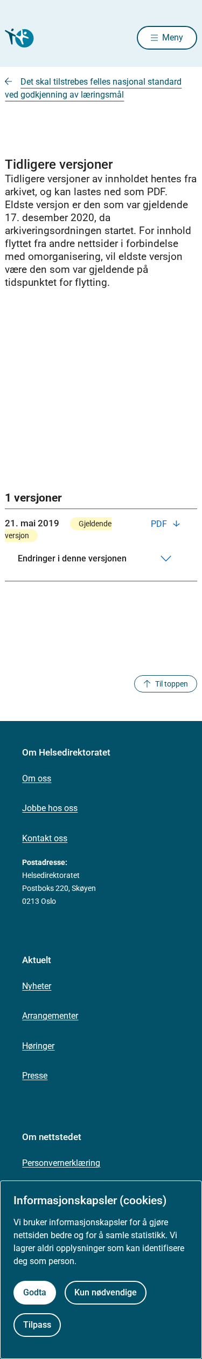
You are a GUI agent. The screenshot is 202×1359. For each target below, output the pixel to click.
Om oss (36, 778)
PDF (160, 524)
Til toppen (171, 684)
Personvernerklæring (61, 1163)
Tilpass (37, 1325)
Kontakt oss (44, 838)
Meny (172, 37)
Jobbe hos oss (50, 808)
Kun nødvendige (105, 1292)
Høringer (38, 1046)
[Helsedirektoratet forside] (18, 38)
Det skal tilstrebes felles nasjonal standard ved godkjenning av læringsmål (93, 88)
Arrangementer (50, 1016)
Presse (34, 1075)
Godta (34, 1292)
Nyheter (36, 986)
